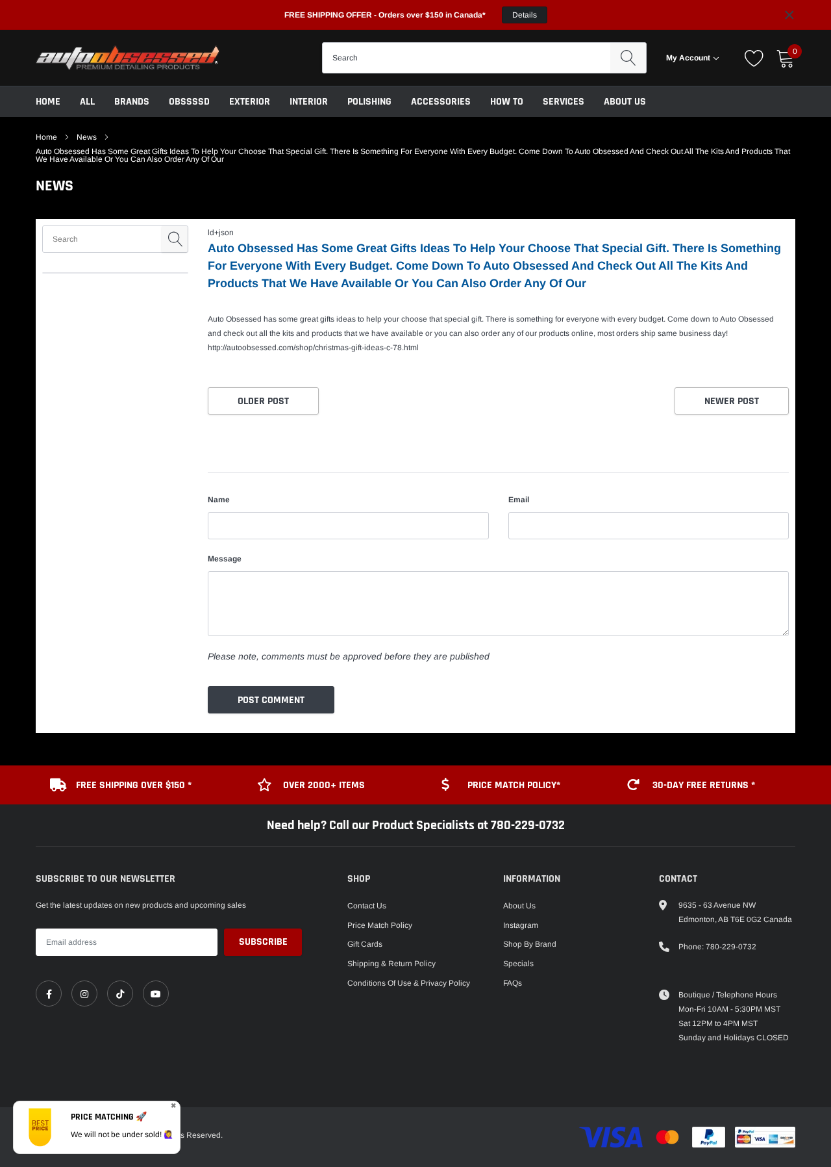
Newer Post (731, 401)
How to (506, 102)
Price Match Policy (379, 925)
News (87, 137)
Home (48, 102)
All (87, 102)
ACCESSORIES (441, 102)
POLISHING (369, 102)
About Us (625, 102)
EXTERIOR (249, 102)
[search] (628, 58)
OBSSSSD (189, 102)
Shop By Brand (529, 944)
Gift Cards (364, 944)
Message (225, 558)
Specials (518, 963)
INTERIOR (309, 102)
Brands (131, 102)
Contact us (366, 905)
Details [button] (524, 14)
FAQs (512, 983)
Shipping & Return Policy (391, 963)
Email (518, 499)
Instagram (520, 925)
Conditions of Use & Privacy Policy (408, 983)
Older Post (263, 401)
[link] (49, 994)
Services (563, 102)
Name (219, 499)
